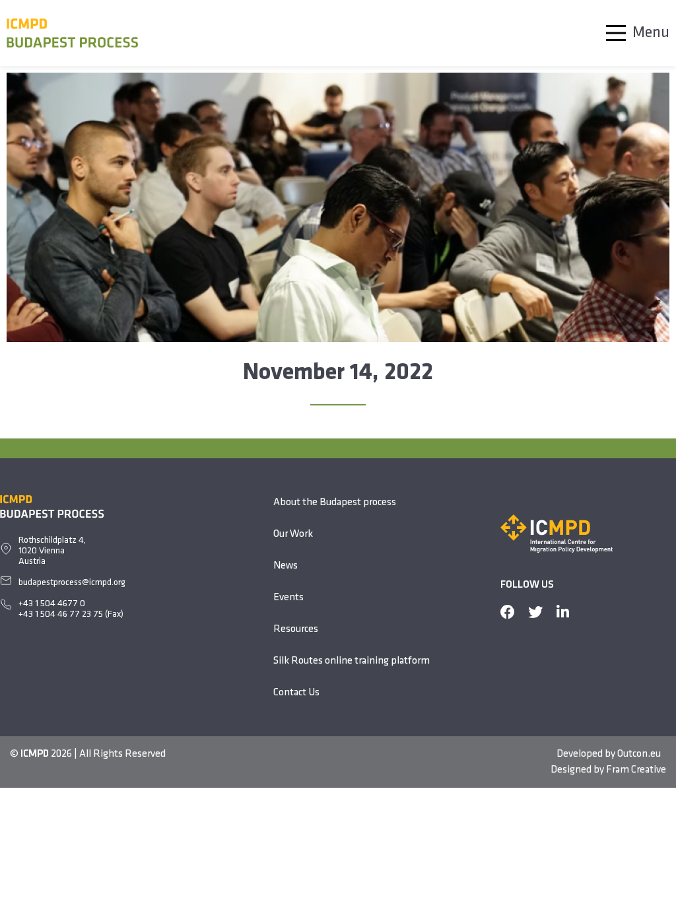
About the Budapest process (334, 502)
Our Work (293, 534)
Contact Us (296, 692)
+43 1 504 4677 (49, 604)
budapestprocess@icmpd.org (71, 583)
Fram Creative (636, 770)
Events (288, 597)
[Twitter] (535, 612)
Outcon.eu (639, 754)
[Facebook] (507, 612)
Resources (295, 629)
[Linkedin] (563, 612)
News (285, 566)
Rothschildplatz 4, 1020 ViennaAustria (52, 551)
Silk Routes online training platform (351, 661)
